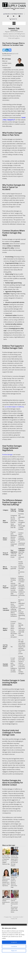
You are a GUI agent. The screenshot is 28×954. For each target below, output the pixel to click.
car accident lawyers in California (14, 405)
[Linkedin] (7, 49)
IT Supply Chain (8, 915)
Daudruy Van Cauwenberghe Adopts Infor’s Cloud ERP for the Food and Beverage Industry (14, 859)
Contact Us (14, 18)
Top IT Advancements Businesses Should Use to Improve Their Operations (6, 880)
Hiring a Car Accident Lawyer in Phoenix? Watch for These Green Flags (14, 881)
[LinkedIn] (14, 15)
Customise (14, 946)
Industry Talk (14, 917)
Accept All (14, 942)
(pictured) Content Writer (10, 53)
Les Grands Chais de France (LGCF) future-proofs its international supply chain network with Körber (14, 904)
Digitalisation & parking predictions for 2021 (6, 900)
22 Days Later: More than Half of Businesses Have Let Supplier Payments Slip (6, 859)
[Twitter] (8, 15)
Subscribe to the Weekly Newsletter (14, 13)
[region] (14, 940)
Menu (14, 22)
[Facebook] (19, 15)
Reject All (14, 950)
